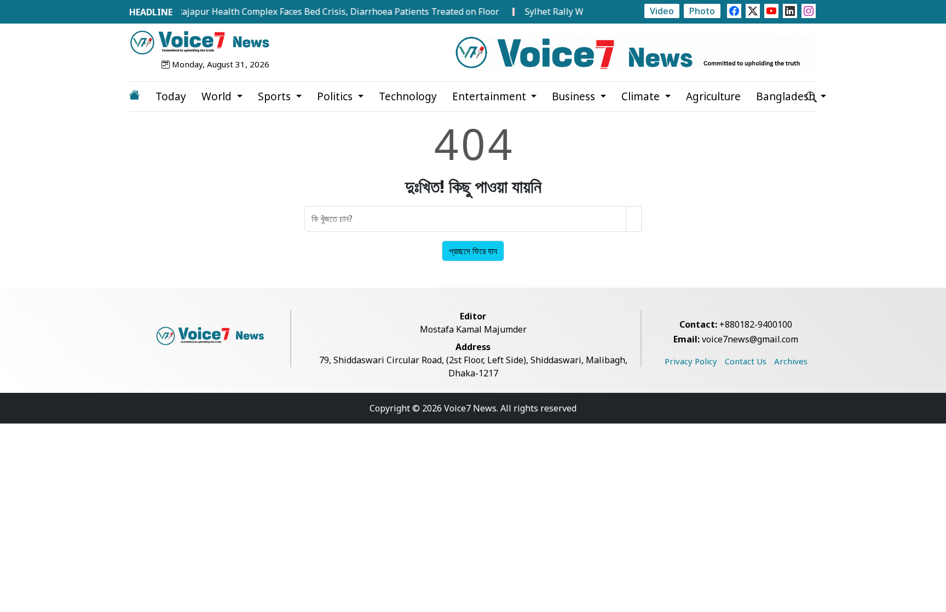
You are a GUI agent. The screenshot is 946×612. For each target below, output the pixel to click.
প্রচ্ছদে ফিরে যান (473, 251)
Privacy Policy (691, 361)
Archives (790, 361)
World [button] (217, 96)
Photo (702, 11)
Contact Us (745, 361)
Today (170, 96)
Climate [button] (641, 96)
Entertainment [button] (490, 96)
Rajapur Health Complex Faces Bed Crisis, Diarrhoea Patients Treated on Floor (327, 11)
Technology (408, 96)
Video (662, 11)
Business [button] (575, 96)
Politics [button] (336, 96)
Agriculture (713, 96)
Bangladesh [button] (787, 96)
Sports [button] (275, 96)
